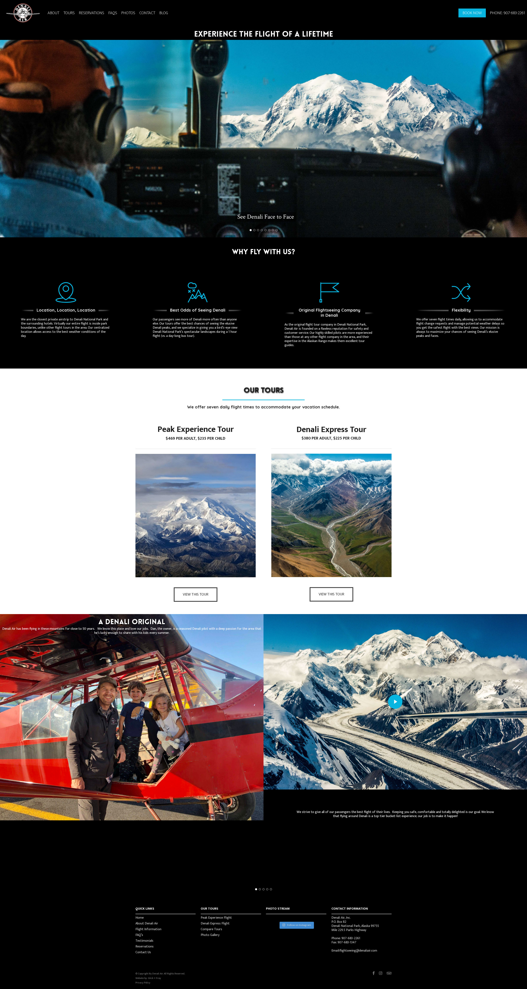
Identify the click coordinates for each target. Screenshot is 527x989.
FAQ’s (139, 935)
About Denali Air (146, 924)
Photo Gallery (210, 935)
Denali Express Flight (215, 924)
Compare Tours (211, 929)
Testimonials (144, 941)
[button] (195, 594)
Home (139, 918)
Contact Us (143, 952)
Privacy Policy (142, 983)
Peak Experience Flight (216, 918)
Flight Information (148, 929)
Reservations (144, 947)
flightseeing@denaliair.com (358, 950)
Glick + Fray (154, 978)
